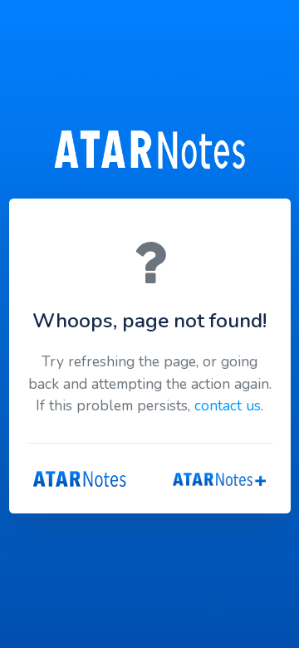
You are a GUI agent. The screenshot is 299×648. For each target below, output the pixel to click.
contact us (227, 405)
